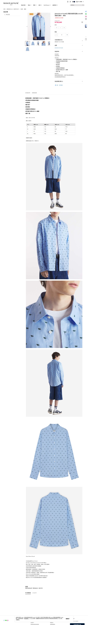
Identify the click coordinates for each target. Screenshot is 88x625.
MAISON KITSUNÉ (59, 47)
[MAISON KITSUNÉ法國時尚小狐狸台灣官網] (11, 3)
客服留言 (51, 622)
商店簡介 (32, 622)
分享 (57, 85)
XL (64, 27)
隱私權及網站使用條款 (35, 624)
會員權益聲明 (52, 624)
